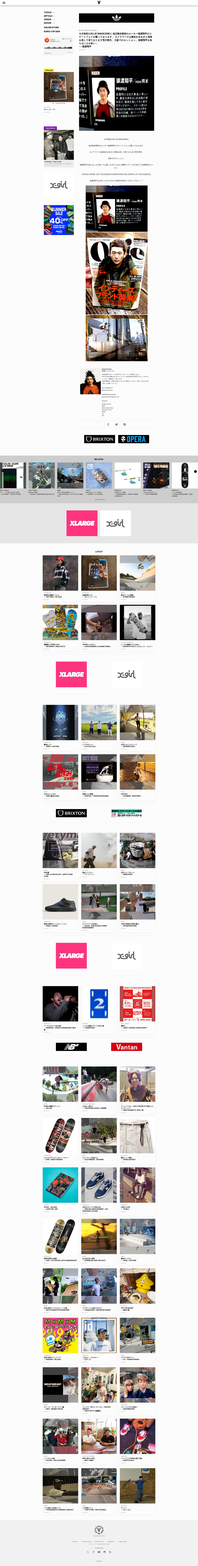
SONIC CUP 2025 (52, 32)
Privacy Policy (87, 1541)
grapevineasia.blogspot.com (110, 397)
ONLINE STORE (51, 28)
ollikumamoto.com (107, 390)
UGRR (103, 411)
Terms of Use (99, 1541)
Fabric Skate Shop (107, 408)
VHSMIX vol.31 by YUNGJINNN (56, 54)
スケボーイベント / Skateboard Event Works (99, 1544)
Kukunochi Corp (106, 410)
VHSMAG (46, 54)
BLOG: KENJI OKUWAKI (88, 30)
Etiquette (111, 1541)
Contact (75, 1541)
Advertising (123, 1541)
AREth (103, 406)
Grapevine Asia (106, 404)
